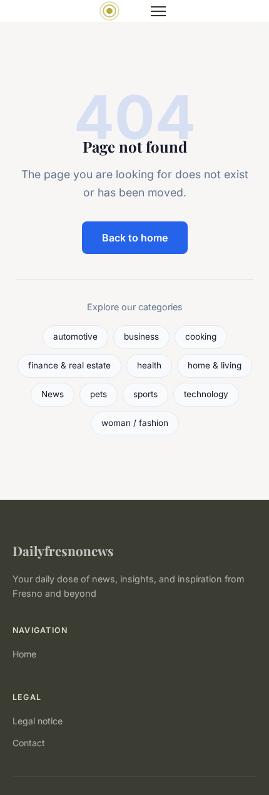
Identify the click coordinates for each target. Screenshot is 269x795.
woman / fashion (134, 423)
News (52, 394)
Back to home (135, 237)
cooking (200, 337)
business (141, 337)
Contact (29, 742)
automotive (75, 337)
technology (206, 394)
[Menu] (158, 11)
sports (145, 394)
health (149, 365)
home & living (214, 365)
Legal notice (38, 721)
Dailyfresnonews (63, 550)
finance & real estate (69, 365)
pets (98, 394)
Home (24, 654)
